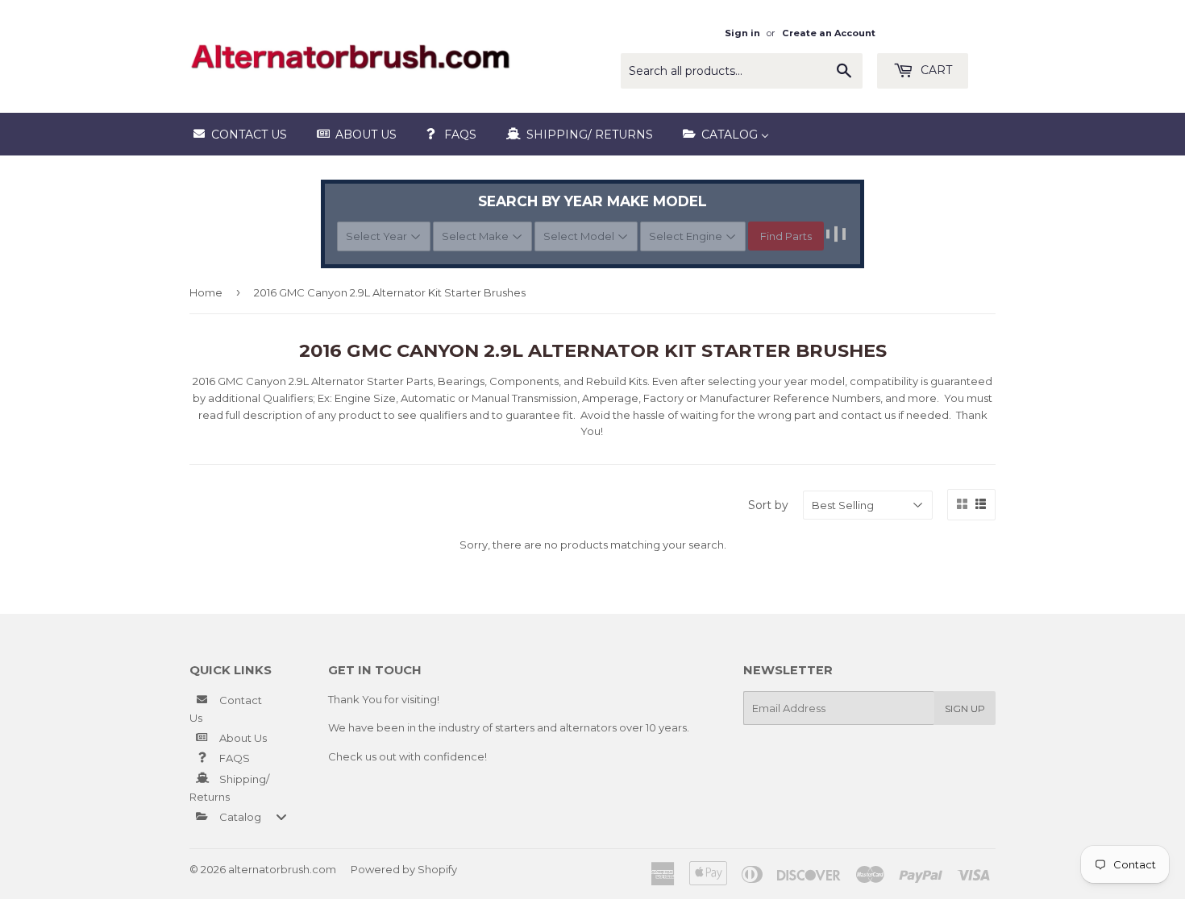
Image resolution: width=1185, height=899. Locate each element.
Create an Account (828, 33)
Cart (934, 70)
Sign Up (965, 708)
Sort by (768, 505)
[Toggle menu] (281, 816)
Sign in (742, 33)
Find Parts (786, 236)
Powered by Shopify (404, 869)
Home (205, 292)
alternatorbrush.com (282, 869)
